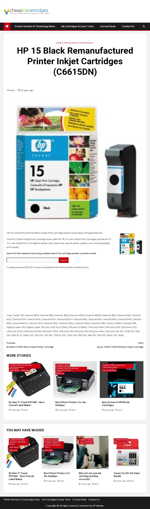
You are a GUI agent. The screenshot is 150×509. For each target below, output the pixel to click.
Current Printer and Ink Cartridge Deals (74, 43)
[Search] (144, 26)
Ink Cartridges (109, 370)
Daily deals (14, 370)
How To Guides (86, 443)
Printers (25, 370)
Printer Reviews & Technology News (35, 26)
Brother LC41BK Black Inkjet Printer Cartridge (30, 344)
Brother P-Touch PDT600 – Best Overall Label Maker (26, 404)
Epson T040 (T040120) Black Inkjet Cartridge (120, 344)
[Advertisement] (25, 293)
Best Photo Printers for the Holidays (57, 475)
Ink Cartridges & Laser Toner (78, 26)
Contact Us (128, 26)
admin (12, 90)
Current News (62, 365)
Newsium (84, 505)
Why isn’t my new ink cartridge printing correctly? (90, 476)
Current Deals (108, 26)
